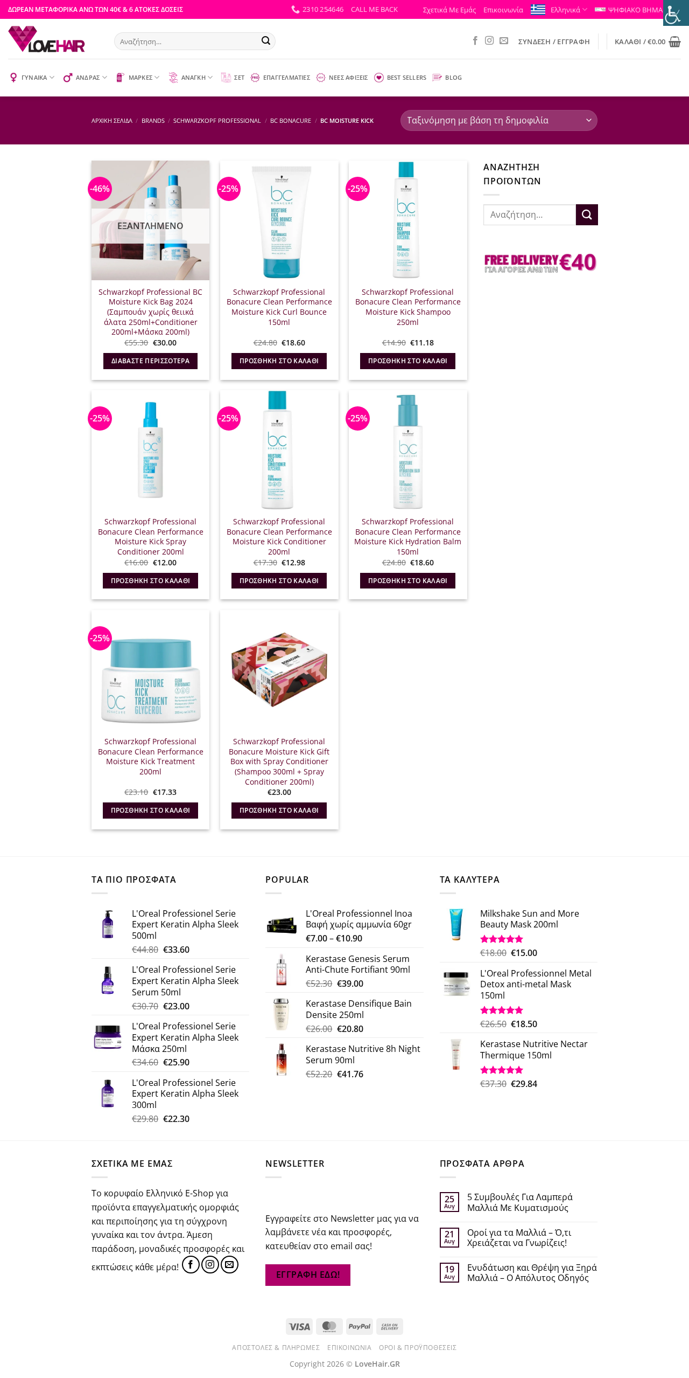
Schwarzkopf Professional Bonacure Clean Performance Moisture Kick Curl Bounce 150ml (279, 307)
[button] (374, 9)
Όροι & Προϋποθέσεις (418, 1347)
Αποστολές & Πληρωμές (276, 1347)
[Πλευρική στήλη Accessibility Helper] (676, 13)
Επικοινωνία (503, 10)
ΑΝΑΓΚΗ (193, 77)
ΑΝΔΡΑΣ (88, 77)
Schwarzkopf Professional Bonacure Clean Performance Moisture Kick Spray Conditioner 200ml (150, 537)
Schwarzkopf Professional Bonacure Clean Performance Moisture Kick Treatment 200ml (150, 757)
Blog (453, 77)
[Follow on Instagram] (489, 41)
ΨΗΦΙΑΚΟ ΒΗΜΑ (635, 10)
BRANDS (153, 120)
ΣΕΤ (239, 77)
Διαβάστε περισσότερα (150, 361)
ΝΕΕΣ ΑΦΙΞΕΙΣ (348, 77)
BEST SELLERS (407, 77)
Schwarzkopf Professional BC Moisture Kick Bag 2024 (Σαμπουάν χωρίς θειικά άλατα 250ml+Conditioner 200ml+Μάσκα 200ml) (150, 312)
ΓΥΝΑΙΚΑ (34, 77)
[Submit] (266, 41)
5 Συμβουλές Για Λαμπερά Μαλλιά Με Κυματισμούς (520, 1202)
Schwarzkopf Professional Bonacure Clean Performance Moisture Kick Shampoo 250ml (408, 307)
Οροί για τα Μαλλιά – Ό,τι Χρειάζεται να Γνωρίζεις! (519, 1238)
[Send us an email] (504, 41)
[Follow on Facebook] (475, 41)
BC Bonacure (290, 120)
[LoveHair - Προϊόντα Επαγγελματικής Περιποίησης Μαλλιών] (53, 38)
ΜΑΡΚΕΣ (140, 77)
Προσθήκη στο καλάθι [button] (279, 361)
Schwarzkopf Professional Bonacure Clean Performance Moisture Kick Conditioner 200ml (279, 537)
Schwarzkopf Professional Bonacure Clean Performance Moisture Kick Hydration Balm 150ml (407, 537)
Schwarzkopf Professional (217, 120)
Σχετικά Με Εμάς (449, 10)
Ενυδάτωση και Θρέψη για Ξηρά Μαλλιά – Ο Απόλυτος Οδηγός (532, 1273)
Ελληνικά (565, 10)
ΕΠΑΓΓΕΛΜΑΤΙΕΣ (286, 77)
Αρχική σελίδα (112, 120)
